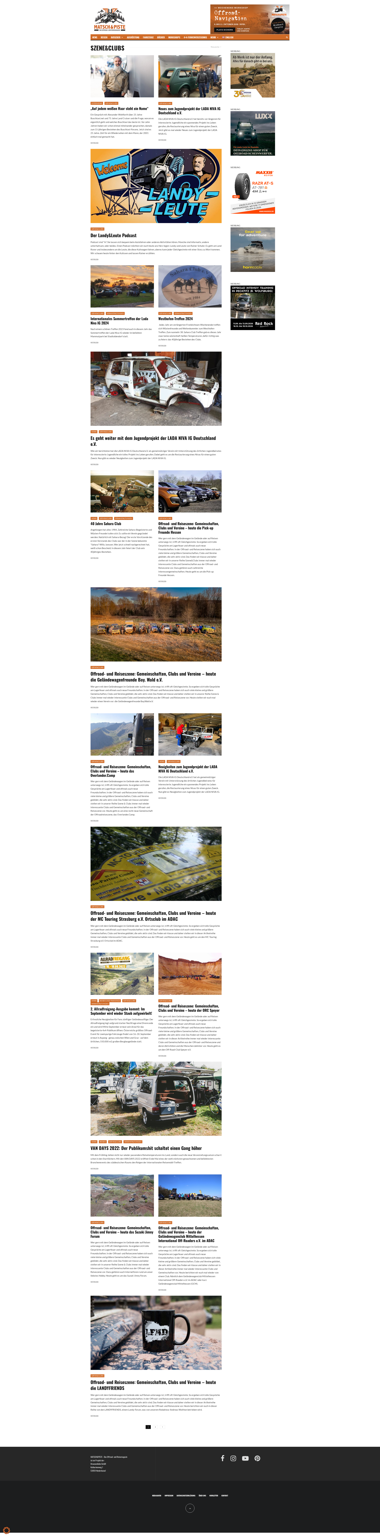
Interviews (96, 103)
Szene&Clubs (111, 103)
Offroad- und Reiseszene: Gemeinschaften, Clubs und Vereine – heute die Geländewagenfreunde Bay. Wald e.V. (153, 677)
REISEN (104, 37)
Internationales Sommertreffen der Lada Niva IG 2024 (119, 320)
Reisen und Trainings (110, 1001)
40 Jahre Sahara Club (106, 523)
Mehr (213, 37)
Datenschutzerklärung (186, 1495)
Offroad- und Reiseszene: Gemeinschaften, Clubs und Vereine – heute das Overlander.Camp (121, 770)
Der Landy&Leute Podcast (114, 235)
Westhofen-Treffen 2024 (175, 318)
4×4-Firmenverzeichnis (195, 37)
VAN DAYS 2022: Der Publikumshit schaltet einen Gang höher (146, 1148)
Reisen (103, 1142)
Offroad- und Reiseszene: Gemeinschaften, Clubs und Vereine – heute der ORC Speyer (189, 1008)
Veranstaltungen (115, 313)
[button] (6, 1530)
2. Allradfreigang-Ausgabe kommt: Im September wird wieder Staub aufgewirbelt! (121, 1011)
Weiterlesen (94, 143)
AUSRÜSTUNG (133, 37)
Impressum (169, 1495)
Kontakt (224, 1495)
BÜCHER (161, 37)
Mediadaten (156, 1495)
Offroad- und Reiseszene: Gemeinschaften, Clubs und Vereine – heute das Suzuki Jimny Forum (122, 1231)
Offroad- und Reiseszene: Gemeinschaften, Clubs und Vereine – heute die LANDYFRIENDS (153, 1385)
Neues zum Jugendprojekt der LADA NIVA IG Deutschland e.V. (189, 110)
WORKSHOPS (174, 37)
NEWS (94, 37)
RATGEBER (115, 37)
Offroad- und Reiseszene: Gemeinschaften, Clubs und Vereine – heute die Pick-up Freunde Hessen (188, 527)
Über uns (202, 1495)
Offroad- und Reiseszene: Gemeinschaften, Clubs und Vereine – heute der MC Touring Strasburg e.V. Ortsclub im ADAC (153, 916)
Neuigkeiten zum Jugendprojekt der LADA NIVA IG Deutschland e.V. (187, 768)
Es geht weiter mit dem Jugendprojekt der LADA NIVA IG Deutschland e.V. (153, 441)
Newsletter (213, 1495)
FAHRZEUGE (148, 37)
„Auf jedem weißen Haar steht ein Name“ (119, 108)
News (93, 432)
